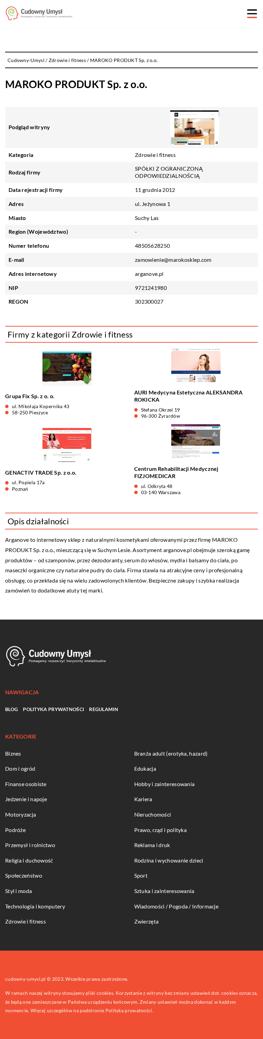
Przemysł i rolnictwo (30, 845)
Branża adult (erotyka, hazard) (171, 753)
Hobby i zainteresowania (164, 784)
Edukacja (145, 768)
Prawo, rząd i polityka (160, 830)
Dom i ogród (20, 768)
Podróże (15, 830)
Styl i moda (18, 891)
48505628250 (152, 245)
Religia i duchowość (29, 860)
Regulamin (103, 709)
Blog (11, 709)
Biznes (13, 753)
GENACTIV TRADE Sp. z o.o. (41, 472)
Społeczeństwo (23, 875)
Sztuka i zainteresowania (164, 891)
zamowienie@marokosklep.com (173, 259)
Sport (141, 875)
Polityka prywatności (53, 709)
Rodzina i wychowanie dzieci (168, 860)
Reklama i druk (152, 845)
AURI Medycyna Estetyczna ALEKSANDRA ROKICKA (188, 396)
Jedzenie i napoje (26, 799)
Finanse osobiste (26, 784)
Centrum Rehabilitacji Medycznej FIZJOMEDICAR (176, 472)
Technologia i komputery (35, 906)
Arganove (17, 539)
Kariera (143, 799)
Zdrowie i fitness (155, 154)
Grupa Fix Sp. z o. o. (29, 396)
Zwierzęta (146, 921)
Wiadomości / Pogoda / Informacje (176, 906)
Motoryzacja (20, 814)
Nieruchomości (152, 814)
